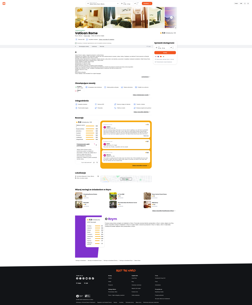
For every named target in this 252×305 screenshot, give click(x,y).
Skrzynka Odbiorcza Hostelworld (162, 298)
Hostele (110, 278)
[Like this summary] (94, 162)
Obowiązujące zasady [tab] (84, 46)
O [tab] (75, 46)
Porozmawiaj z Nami (112, 291)
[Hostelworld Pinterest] (90, 278)
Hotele (109, 281)
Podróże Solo (135, 291)
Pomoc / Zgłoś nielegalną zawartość (116, 295)
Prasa (156, 281)
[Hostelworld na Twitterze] (80, 278)
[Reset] (117, 3)
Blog (133, 281)
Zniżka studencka (136, 295)
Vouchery (121, 302)
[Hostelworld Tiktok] (93, 278)
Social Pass (134, 278)
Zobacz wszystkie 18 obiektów (106, 39)
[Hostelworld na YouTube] (87, 278)
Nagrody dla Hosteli (136, 288)
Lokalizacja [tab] (94, 46)
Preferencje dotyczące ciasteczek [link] (151, 302)
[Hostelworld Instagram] (83, 278)
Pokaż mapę (87, 35)
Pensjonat (110, 285)
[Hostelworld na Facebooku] (77, 278)
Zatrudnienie (158, 285)
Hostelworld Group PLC (160, 278)
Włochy (80, 35)
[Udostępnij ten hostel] (175, 27)
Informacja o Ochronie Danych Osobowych (85, 302)
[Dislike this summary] (97, 162)
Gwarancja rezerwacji (136, 285)
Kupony (115, 302)
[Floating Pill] (171, 17)
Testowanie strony (130, 302)
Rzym (76, 35)
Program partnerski (159, 295)
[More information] (96, 145)
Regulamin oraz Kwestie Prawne (104, 302)
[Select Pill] (245, 3)
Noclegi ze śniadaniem (80, 30)
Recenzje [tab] (102, 46)
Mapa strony (138, 302)
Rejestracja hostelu (159, 291)
